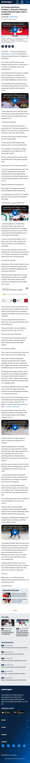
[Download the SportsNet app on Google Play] (19, 712)
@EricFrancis (14, 17)
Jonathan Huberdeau (12, 407)
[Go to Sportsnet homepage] (6, 2)
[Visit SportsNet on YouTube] (8, 745)
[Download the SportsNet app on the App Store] (6, 712)
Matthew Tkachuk (11, 54)
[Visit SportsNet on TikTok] (24, 745)
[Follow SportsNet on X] (3, 745)
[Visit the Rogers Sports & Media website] (9, 755)
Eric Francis (5, 17)
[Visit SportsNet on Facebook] (13, 745)
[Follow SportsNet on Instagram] (19, 745)
